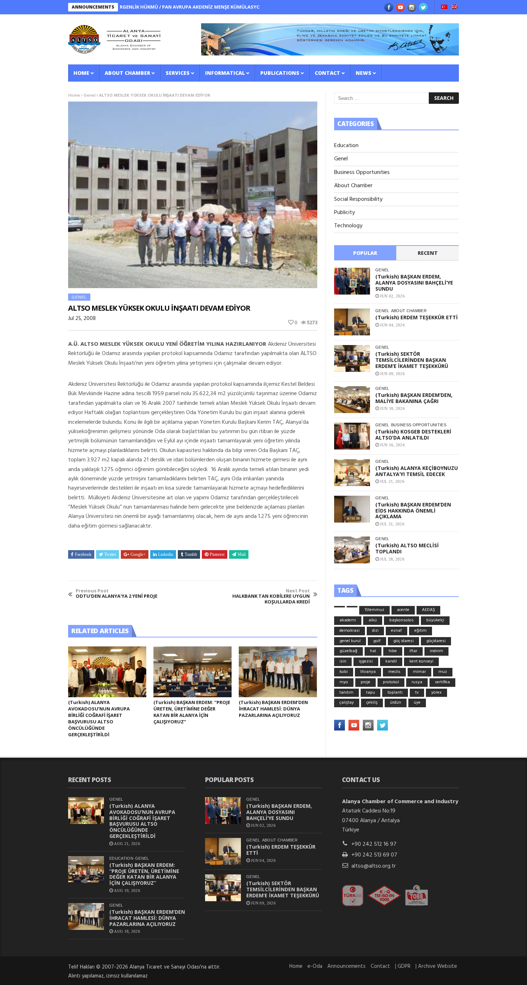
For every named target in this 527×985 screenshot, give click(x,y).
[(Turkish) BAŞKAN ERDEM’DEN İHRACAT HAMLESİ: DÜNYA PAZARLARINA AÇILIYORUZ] (278, 671)
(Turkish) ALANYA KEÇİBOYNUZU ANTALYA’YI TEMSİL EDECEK (416, 471)
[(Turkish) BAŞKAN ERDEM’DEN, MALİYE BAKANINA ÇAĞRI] (352, 399)
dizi (375, 630)
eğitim (420, 630)
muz (442, 671)
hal (373, 651)
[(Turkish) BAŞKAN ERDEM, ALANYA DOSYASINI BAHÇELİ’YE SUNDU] (352, 281)
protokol (391, 682)
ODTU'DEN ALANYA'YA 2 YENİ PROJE (116, 593)
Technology (348, 226)
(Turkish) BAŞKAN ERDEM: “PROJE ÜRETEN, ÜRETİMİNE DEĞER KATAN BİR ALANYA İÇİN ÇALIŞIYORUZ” (191, 712)
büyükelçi (435, 620)
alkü (373, 620)
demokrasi (350, 630)
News (363, 72)
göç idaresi (403, 641)
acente (403, 609)
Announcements (346, 966)
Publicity (344, 212)
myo (344, 682)
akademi (348, 620)
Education (346, 145)
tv (417, 692)
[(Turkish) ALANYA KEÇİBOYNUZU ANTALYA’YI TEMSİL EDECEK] (352, 472)
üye (417, 702)
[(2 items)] (352, 606)
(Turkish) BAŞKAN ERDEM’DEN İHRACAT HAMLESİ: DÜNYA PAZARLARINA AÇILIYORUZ (273, 708)
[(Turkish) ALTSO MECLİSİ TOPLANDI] (352, 550)
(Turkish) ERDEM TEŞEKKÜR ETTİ (416, 317)
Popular (365, 252)
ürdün (395, 702)
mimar (419, 671)
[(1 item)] (339, 606)
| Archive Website (436, 966)
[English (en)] (454, 7)
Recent (428, 252)
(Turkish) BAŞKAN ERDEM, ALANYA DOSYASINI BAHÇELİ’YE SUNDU (414, 282)
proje (365, 682)
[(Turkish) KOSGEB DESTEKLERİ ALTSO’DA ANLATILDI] (352, 436)
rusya (417, 682)
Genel (89, 95)
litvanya (368, 671)
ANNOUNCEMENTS (93, 7)
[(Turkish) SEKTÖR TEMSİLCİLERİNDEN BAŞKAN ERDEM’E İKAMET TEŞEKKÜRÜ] (352, 358)
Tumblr (191, 554)
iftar (413, 651)
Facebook (83, 554)
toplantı (395, 692)
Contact (327, 72)
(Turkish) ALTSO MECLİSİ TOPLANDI (407, 548)
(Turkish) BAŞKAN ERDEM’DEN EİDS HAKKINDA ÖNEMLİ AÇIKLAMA (413, 510)
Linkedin (165, 554)
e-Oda (315, 966)
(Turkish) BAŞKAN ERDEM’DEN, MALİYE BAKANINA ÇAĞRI (413, 398)
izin (343, 661)
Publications (279, 72)
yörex (436, 692)
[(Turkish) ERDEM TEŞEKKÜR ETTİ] (352, 322)
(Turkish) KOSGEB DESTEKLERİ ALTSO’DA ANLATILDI (413, 434)
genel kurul (350, 641)
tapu (370, 692)
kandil (391, 661)
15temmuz (374, 609)
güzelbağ (348, 651)
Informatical (225, 72)
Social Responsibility (358, 199)
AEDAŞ (428, 609)
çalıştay (347, 702)
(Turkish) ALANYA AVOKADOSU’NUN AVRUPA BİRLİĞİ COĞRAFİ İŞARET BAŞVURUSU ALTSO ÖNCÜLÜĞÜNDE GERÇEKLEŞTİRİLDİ (99, 718)
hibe (393, 651)
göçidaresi (436, 641)
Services (178, 72)
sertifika (442, 682)
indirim (436, 651)
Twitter (110, 554)
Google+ (138, 554)
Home (81, 72)
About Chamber (127, 72)
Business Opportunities (362, 172)
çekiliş (372, 702)
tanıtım (346, 692)
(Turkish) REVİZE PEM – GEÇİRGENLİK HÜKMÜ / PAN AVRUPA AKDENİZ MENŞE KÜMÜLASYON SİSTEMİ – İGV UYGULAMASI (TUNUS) (175, 7)
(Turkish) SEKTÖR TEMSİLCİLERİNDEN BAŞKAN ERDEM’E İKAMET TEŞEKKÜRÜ (411, 359)
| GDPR (402, 966)
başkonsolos (401, 620)
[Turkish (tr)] (444, 7)
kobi (344, 671)
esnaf (396, 630)
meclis (394, 671)
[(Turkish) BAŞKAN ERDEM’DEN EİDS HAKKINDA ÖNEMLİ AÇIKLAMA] (352, 509)
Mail (242, 554)
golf (377, 641)
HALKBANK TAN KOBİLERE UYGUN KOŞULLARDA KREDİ (271, 596)
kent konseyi (421, 661)
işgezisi (366, 661)
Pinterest (217, 554)
